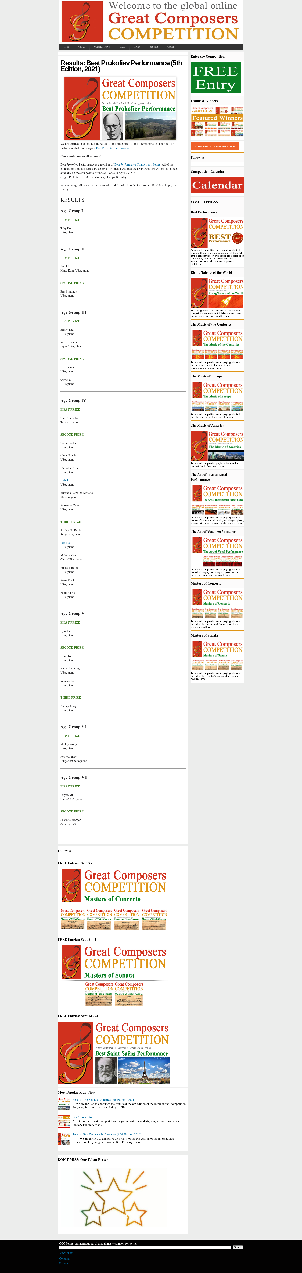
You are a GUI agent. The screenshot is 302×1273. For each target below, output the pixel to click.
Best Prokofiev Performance (113, 148)
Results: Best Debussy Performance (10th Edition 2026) (107, 1134)
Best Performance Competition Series (137, 164)
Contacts (64, 1258)
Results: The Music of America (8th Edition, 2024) (104, 1100)
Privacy (64, 1263)
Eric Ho (65, 543)
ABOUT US (66, 1253)
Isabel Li (66, 480)
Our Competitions (84, 1117)
